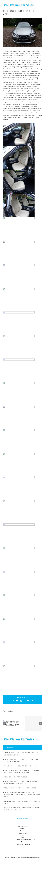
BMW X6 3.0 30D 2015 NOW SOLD (15, 777)
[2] (22, 32)
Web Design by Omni (35, 857)
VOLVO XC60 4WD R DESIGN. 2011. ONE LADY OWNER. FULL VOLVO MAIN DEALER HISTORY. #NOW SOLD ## (22, 795)
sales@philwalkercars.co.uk (26, 840)
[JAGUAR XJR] (33, 723)
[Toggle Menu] (40, 5)
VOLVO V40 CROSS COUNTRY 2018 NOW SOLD (20, 766)
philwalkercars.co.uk (23, 844)
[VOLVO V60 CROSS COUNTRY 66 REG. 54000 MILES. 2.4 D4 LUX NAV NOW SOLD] (11, 723)
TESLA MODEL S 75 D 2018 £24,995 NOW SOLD (20, 788)
